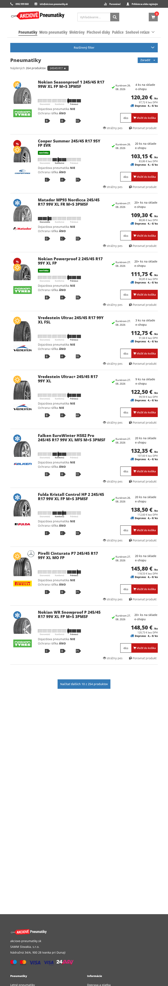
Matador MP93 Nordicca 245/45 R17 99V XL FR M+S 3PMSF (69, 202)
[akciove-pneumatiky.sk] (79, 932)
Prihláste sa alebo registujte (145, 4)
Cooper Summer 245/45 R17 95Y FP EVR (69, 143)
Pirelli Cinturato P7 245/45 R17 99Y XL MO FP (68, 555)
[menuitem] (27, 32)
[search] (114, 17)
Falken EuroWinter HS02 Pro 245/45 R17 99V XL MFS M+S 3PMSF (71, 438)
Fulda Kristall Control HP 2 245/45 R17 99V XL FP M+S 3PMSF (71, 496)
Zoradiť (146, 60)
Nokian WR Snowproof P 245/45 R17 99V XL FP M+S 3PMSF (69, 614)
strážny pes (114, 128)
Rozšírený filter (84, 47)
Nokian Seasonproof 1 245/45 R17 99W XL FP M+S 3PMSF (71, 84)
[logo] (37, 15)
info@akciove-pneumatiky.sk (54, 4)
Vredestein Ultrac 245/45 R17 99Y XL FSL (71, 320)
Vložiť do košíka (146, 118)
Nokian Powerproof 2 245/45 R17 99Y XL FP (70, 261)
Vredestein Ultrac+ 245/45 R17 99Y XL (68, 379)
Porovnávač (115, 4)
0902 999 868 (22, 4)
